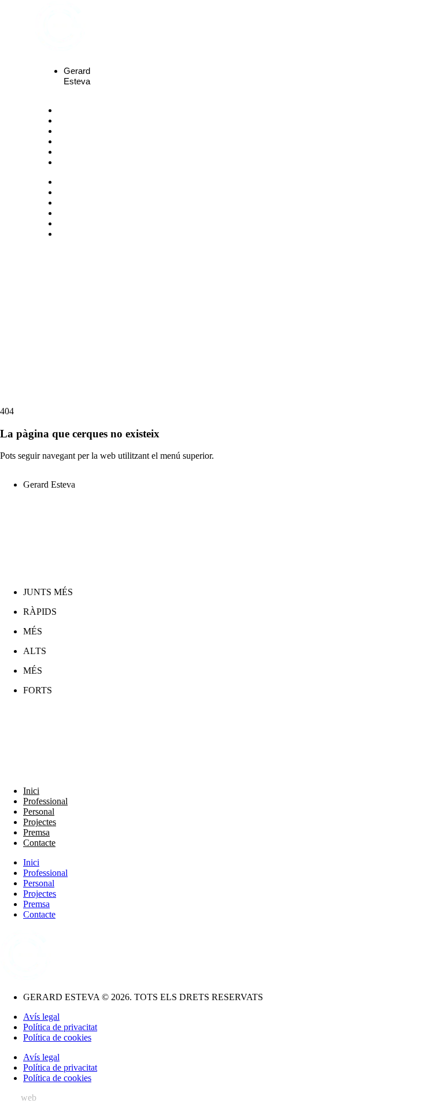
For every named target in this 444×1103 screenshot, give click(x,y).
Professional (94, 120)
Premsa (79, 152)
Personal (84, 131)
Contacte (84, 162)
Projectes (86, 141)
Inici (71, 110)
